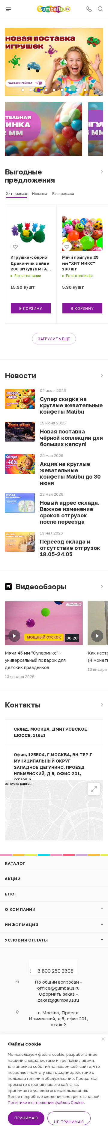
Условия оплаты (26, 940)
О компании (20, 909)
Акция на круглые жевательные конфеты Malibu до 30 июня (70, 473)
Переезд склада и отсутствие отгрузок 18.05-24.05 (70, 547)
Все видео (101, 586)
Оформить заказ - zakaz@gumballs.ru (58, 997)
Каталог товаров (101, 172)
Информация (21, 924)
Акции (13, 878)
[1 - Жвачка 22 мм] (43, 129)
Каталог (15, 863)
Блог (11, 894)
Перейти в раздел (101, 705)
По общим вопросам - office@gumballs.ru (58, 985)
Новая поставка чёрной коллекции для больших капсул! (71, 437)
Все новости (101, 375)
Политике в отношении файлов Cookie (46, 1102)
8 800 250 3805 (56, 971)
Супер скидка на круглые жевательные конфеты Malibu (71, 405)
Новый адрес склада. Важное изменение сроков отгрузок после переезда (69, 512)
